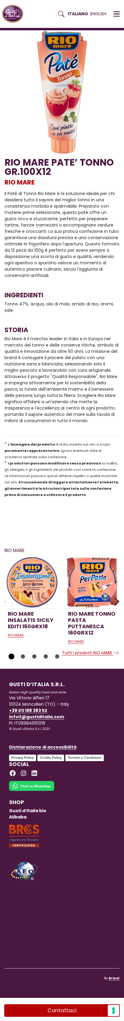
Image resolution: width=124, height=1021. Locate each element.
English (98, 14)
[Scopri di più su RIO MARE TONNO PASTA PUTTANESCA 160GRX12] (92, 582)
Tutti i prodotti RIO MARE (87, 653)
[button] (116, 14)
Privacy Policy (22, 757)
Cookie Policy (51, 757)
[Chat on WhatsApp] (31, 790)
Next (115, 602)
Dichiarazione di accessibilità (42, 747)
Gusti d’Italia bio (27, 811)
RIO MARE (20, 182)
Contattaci (62, 1010)
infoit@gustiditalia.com (36, 717)
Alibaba (17, 817)
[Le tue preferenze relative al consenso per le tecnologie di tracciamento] (113, 1010)
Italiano (78, 14)
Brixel (114, 978)
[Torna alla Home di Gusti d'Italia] (15, 14)
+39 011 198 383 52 (28, 710)
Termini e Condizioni (84, 757)
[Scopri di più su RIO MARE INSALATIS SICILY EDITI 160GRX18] (32, 582)
